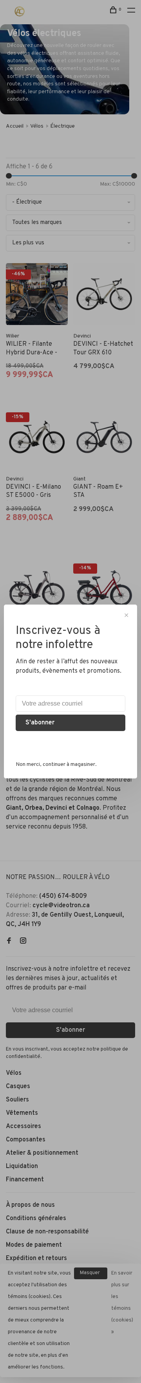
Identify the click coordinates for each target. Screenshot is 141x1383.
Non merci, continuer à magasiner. (56, 764)
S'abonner (39, 723)
